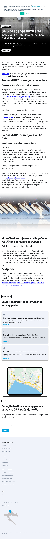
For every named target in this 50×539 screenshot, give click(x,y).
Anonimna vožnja (5, 462)
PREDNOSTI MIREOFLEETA (7, 469)
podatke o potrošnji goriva (15, 178)
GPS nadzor (4, 445)
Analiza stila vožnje (5, 454)
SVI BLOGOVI (6, 50)
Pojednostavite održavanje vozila (8, 481)
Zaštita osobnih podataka (42, 532)
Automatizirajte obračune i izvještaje (9, 487)
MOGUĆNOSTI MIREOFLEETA (7, 442)
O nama (3, 497)
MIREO (3, 491)
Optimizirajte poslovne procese (8, 484)
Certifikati (4, 533)
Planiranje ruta (5, 465)
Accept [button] (22, 13)
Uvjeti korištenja (32, 532)
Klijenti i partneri (5, 500)
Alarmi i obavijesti (5, 456)
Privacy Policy (39, 6)
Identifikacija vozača (6, 451)
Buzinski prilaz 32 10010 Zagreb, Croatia (10, 502)
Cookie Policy (33, 6)
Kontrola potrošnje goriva (7, 448)
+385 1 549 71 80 (5, 505)
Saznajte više (6, 324)
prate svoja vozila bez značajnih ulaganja (16, 96)
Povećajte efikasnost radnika (7, 475)
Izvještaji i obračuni (6, 459)
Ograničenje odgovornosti (21, 532)
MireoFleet (5, 74)
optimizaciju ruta (7, 117)
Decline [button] (27, 13)
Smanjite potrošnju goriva (7, 478)
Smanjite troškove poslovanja (8, 472)
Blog (2, 494)
